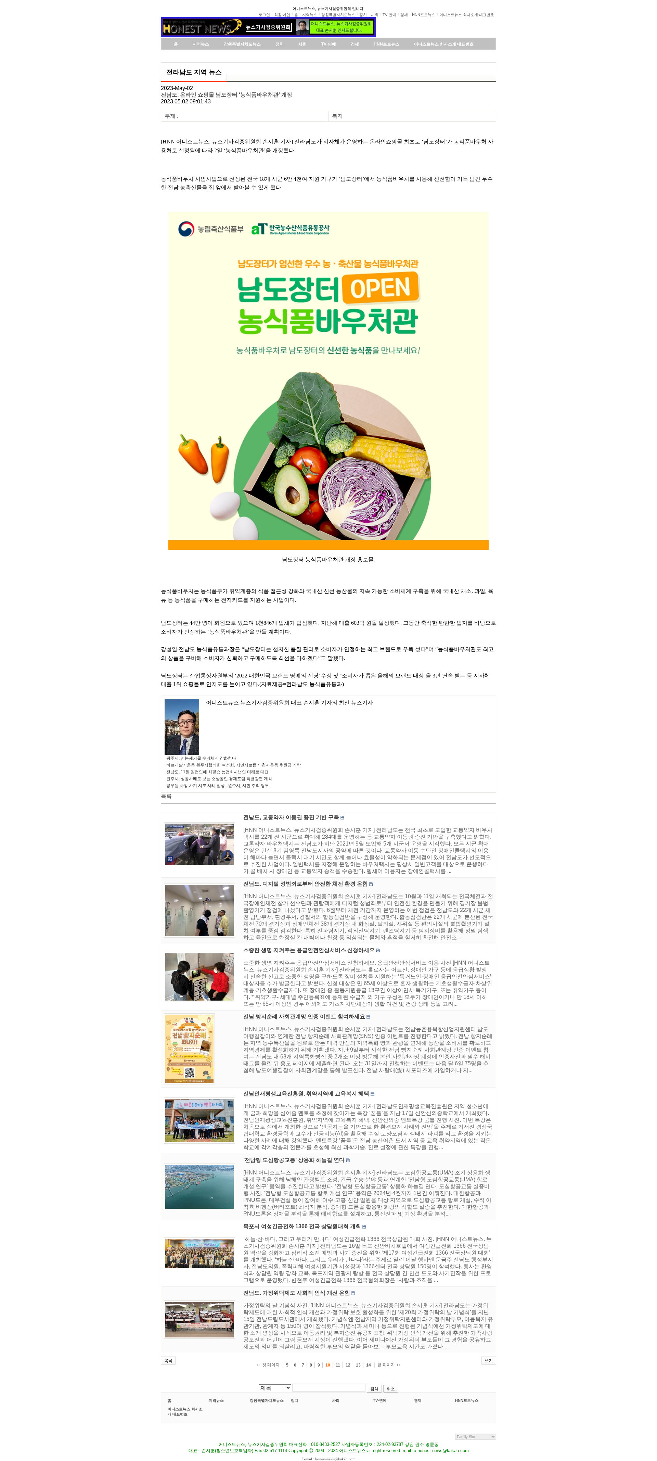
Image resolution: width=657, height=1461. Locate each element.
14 (368, 1365)
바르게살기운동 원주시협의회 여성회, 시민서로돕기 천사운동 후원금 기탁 (233, 765)
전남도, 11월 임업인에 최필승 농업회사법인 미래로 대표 (217, 772)
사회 (335, 1400)
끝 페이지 (386, 1364)
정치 (294, 1400)
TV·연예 (380, 1400)
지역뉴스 (216, 1400)
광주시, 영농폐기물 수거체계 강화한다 (201, 758)
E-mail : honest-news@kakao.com (328, 1459)
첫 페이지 (271, 1364)
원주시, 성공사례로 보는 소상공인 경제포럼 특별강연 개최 (219, 778)
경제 (418, 1400)
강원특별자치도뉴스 (267, 1400)
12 (348, 1365)
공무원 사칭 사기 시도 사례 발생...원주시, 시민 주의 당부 (217, 785)
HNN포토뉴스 (466, 1400)
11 (338, 1365)
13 (358, 1365)
